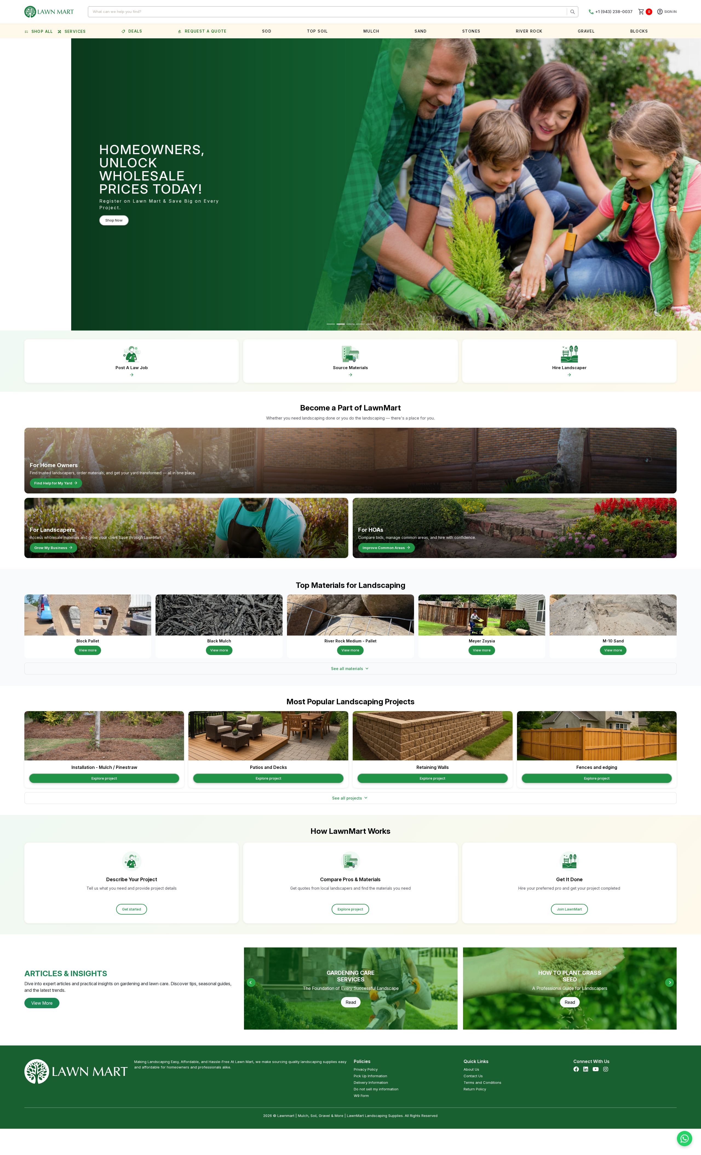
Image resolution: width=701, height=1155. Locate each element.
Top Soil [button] (317, 31)
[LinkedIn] (585, 1069)
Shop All (38, 32)
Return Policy (475, 1089)
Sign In (667, 11)
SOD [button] (266, 31)
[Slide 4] (360, 324)
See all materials (350, 668)
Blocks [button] (639, 31)
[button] (669, 982)
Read (351, 1002)
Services (72, 32)
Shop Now (42, 210)
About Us (471, 1069)
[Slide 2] (341, 324)
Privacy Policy (366, 1069)
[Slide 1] (331, 324)
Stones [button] (471, 31)
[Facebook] (576, 1069)
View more (88, 650)
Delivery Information (371, 1082)
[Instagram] (605, 1069)
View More (42, 1003)
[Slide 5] (370, 324)
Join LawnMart (569, 909)
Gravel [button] (586, 31)
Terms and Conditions (482, 1082)
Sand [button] (421, 31)
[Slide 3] (350, 324)
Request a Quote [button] (202, 31)
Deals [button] (131, 31)
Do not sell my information (376, 1089)
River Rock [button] (529, 31)
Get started (131, 909)
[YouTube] (596, 1069)
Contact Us (473, 1076)
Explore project (104, 778)
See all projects (350, 798)
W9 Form (361, 1095)
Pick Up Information (370, 1076)
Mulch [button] (371, 31)
